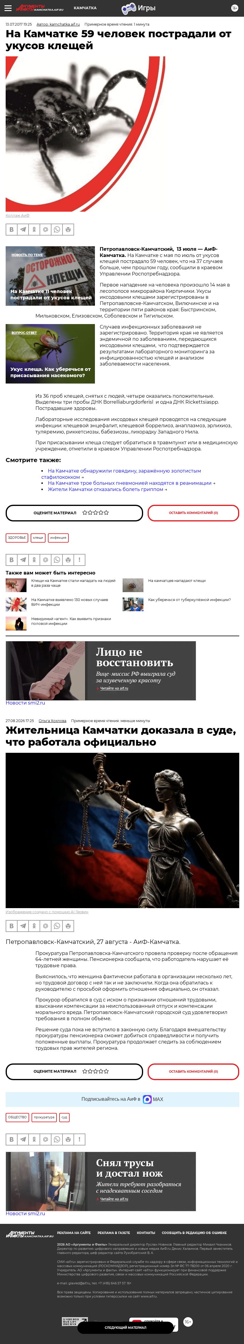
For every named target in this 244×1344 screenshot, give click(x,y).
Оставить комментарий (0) (193, 513)
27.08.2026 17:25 (20, 721)
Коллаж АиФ (17, 215)
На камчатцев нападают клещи (177, 580)
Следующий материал (125, 1328)
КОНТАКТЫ (146, 1233)
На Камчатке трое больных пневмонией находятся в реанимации (130, 483)
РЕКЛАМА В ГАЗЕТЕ (114, 1233)
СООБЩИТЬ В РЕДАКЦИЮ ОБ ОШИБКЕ (194, 1233)
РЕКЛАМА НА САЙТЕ (74, 1233)
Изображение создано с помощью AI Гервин (47, 912)
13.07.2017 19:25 (19, 24)
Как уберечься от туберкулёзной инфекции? (189, 599)
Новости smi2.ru (25, 703)
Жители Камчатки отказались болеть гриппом (105, 489)
